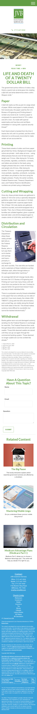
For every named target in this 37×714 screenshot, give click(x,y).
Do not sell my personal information (13, 650)
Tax (18, 606)
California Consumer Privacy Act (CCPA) (22, 646)
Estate (18, 602)
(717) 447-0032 (19, 30)
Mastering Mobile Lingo (18, 511)
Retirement (18, 598)
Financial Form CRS (9, 618)
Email (7, 399)
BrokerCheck (5, 623)
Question (6, 411)
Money (18, 608)
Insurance (18, 604)
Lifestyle (18, 610)
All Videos (18, 614)
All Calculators (18, 616)
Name (7, 387)
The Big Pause (18, 469)
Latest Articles (18, 612)
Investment (18, 600)
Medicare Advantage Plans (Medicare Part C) (18, 551)
